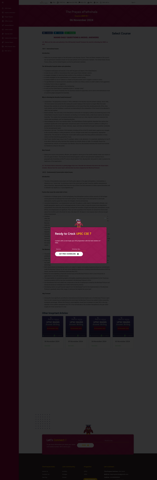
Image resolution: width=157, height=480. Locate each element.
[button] (105, 218)
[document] (78, 240)
